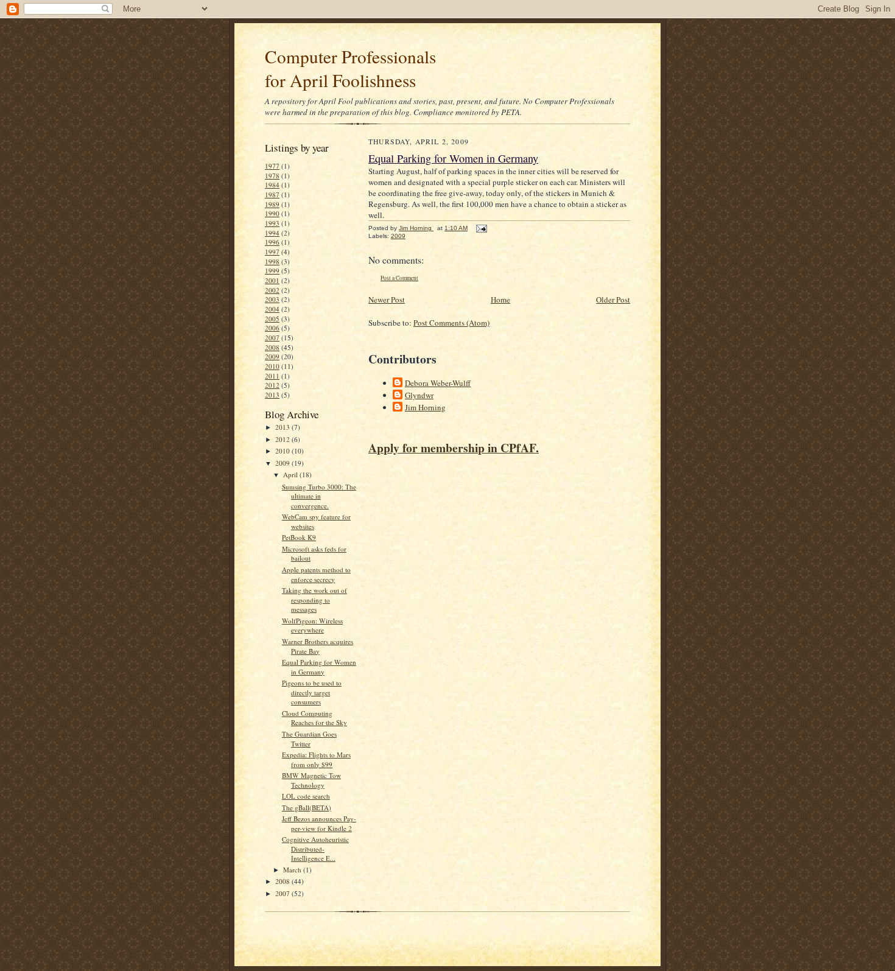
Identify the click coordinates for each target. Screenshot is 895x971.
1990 (272, 213)
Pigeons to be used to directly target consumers (312, 692)
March (293, 869)
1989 (272, 204)
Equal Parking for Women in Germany (319, 666)
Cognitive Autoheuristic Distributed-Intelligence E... (315, 849)
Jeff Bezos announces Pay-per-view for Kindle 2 (319, 823)
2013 (272, 394)
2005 (272, 318)
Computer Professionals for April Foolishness (350, 68)
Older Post (613, 299)
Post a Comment (399, 278)
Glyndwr (419, 395)
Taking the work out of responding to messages (314, 600)
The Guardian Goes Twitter (309, 738)
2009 (272, 356)
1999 (272, 270)
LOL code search (306, 796)
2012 (272, 385)
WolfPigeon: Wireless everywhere (312, 625)
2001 (272, 280)
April (291, 474)
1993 (272, 223)
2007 (272, 337)
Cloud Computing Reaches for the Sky (314, 718)
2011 (272, 375)
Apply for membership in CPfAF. (453, 448)
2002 (272, 290)
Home (500, 299)
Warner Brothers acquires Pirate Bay (317, 646)
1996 (272, 242)
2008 (272, 347)
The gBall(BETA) (306, 807)
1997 (272, 251)
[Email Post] (481, 228)
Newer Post (386, 299)
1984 (272, 184)
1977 (272, 165)
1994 (272, 232)
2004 (272, 309)
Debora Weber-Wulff (438, 382)
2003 (272, 299)
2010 (272, 366)
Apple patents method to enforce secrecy (316, 574)
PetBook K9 (299, 537)
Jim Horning (425, 407)
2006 (272, 327)
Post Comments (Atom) (451, 322)
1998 (272, 261)
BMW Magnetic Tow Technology (311, 780)
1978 (272, 175)
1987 (272, 194)
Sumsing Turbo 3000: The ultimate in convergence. (319, 496)
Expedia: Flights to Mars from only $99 (316, 759)
